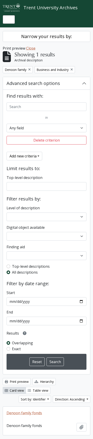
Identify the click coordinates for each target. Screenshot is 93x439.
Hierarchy (46, 381)
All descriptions (25, 272)
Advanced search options (33, 83)
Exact (16, 348)
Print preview (19, 381)
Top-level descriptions (31, 266)
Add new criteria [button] (23, 156)
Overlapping (22, 342)
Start (11, 292)
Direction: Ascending (70, 399)
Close (30, 48)
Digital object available (26, 227)
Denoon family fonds (24, 412)
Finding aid (16, 246)
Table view (40, 390)
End (10, 312)
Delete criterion (46, 140)
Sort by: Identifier (33, 399)
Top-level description (24, 177)
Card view (16, 390)
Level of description (23, 207)
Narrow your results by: (46, 36)
